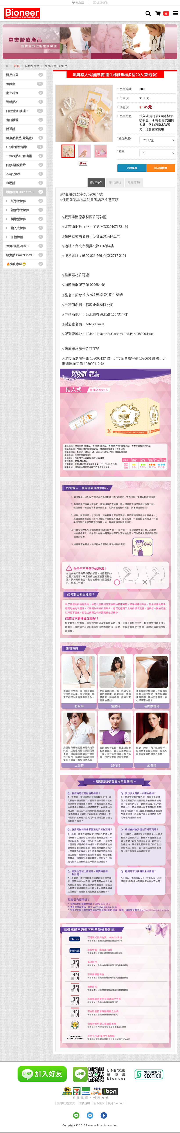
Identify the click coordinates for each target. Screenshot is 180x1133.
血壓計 (23, 183)
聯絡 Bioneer (116, 1103)
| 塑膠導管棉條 (24, 210)
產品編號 (125, 89)
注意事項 (134, 182)
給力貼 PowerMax (23, 255)
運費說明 (84, 1103)
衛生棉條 (23, 93)
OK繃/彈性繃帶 (23, 147)
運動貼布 (23, 102)
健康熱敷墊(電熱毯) (23, 138)
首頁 (17, 66)
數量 (122, 151)
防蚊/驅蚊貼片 (23, 165)
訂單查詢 (102, 2)
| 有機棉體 (24, 237)
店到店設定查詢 (66, 1103)
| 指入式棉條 (24, 228)
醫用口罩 (23, 75)
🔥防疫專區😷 (23, 264)
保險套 (23, 84)
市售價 (124, 98)
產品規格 (125, 138)
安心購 (79, 2)
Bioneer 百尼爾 (22, 13)
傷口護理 (23, 120)
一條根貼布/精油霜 (23, 156)
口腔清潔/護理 (23, 111)
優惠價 (124, 107)
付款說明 (99, 1103)
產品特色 (125, 116)
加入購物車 (160, 168)
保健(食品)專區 (23, 246)
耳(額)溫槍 (23, 174)
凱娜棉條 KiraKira (23, 192)
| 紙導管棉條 (24, 201)
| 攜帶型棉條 (24, 219)
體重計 (23, 129)
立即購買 (132, 168)
